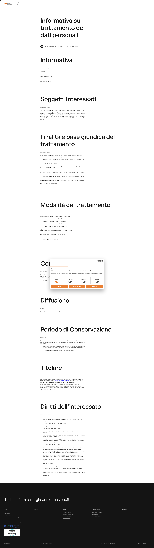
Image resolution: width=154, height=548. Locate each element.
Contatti (5, 509)
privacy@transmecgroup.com (62, 380)
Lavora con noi (124, 509)
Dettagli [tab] (77, 264)
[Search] (148, 3)
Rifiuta (59, 286)
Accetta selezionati (77, 286)
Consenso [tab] (59, 264)
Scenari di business (96, 509)
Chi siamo (35, 509)
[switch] (70, 282)
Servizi (64, 509)
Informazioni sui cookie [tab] (95, 264)
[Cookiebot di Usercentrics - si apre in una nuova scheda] (97, 261)
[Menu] (19, 3)
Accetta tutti (94, 286)
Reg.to (47, 112)
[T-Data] (8, 3)
